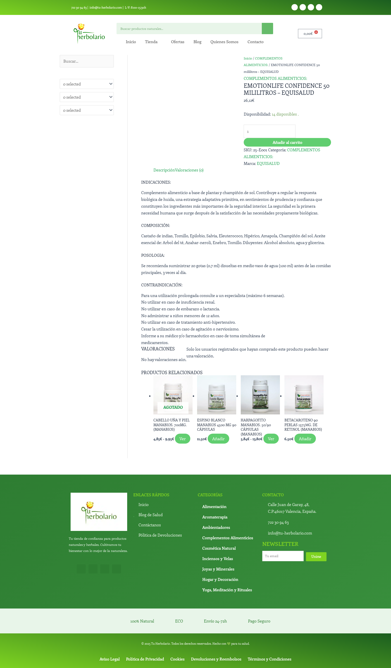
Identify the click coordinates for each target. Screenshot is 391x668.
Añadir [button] (218, 438)
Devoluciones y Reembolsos (216, 659)
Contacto (256, 41)
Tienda (151, 41)
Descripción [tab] (164, 170)
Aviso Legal (110, 659)
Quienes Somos (224, 41)
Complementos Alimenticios (227, 537)
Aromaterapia (214, 517)
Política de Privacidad (145, 659)
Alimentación (214, 506)
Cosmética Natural (219, 548)
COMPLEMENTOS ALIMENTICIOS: (275, 78)
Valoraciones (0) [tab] (189, 170)
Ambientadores (216, 527)
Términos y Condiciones (269, 659)
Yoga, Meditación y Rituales (227, 589)
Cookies (177, 659)
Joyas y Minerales (218, 569)
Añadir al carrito (287, 142)
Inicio (131, 41)
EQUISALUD (268, 163)
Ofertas (177, 41)
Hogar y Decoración (220, 579)
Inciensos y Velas (217, 558)
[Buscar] (267, 28)
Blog (197, 41)
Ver (182, 438)
